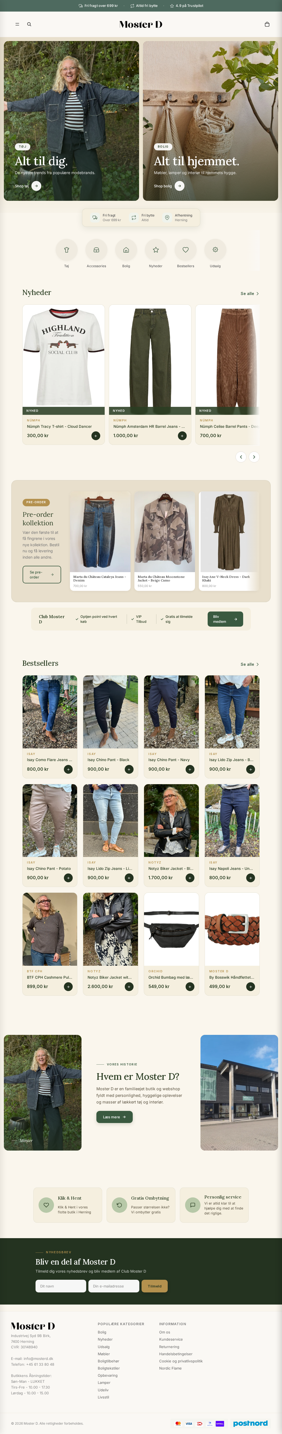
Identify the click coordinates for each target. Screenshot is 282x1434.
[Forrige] (240, 456)
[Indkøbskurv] (267, 24)
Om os (164, 1332)
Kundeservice (171, 1339)
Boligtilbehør (108, 1361)
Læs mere (111, 1117)
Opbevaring (108, 1375)
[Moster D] (49, 1326)
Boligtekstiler (109, 1368)
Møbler (104, 1354)
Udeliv (103, 1390)
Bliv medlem (219, 619)
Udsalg (104, 1346)
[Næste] (254, 456)
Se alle (247, 293)
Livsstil (103, 1397)
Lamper (104, 1382)
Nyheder (105, 1339)
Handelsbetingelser (175, 1354)
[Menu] (17, 24)
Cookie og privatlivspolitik (181, 1361)
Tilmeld (155, 1286)
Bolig (102, 1332)
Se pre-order (36, 574)
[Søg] (29, 24)
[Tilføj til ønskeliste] (97, 313)
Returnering (169, 1346)
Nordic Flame (170, 1368)
